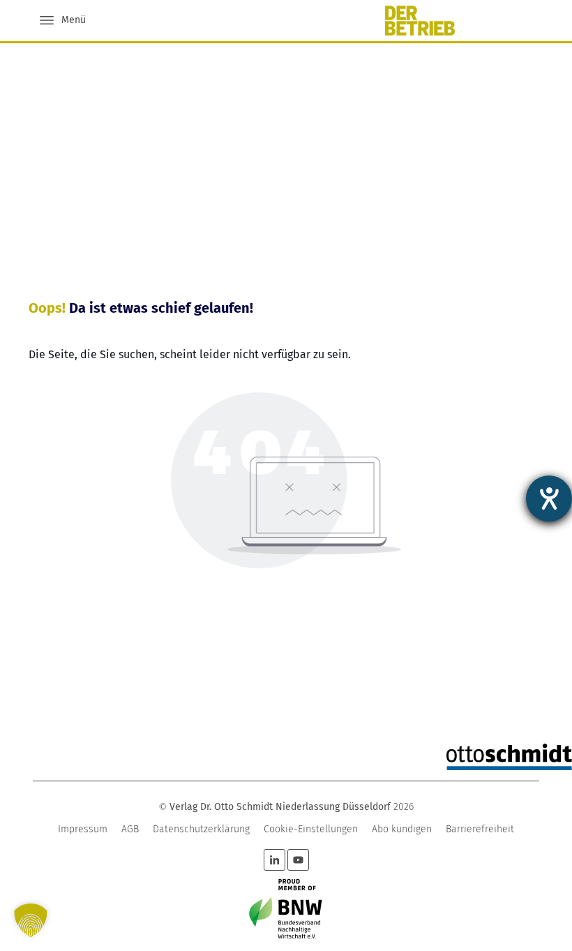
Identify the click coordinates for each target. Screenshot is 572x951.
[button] (30, 920)
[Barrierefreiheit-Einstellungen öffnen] (549, 499)
